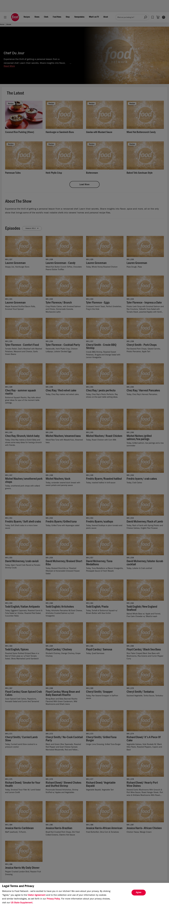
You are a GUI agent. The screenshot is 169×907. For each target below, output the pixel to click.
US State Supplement (21, 903)
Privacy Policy (53, 899)
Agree (138, 892)
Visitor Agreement (37, 895)
